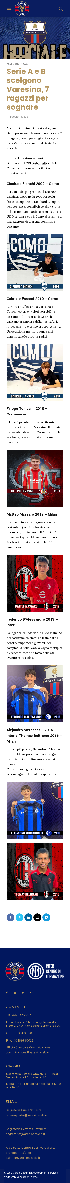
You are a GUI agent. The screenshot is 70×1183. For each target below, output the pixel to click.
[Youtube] (31, 993)
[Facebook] (10, 917)
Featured (13, 64)
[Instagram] (15, 993)
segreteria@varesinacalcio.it (25, 1134)
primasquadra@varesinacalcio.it (28, 1115)
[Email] (37, 917)
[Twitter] (19, 917)
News (24, 64)
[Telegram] (46, 917)
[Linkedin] (28, 917)
